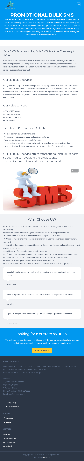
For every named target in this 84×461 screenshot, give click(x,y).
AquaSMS (46, 458)
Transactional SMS (10, 438)
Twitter (9, 422)
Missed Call (7, 446)
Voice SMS (7, 434)
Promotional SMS (9, 442)
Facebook (9, 418)
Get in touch (43, 350)
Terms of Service (12, 406)
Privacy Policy (11, 402)
